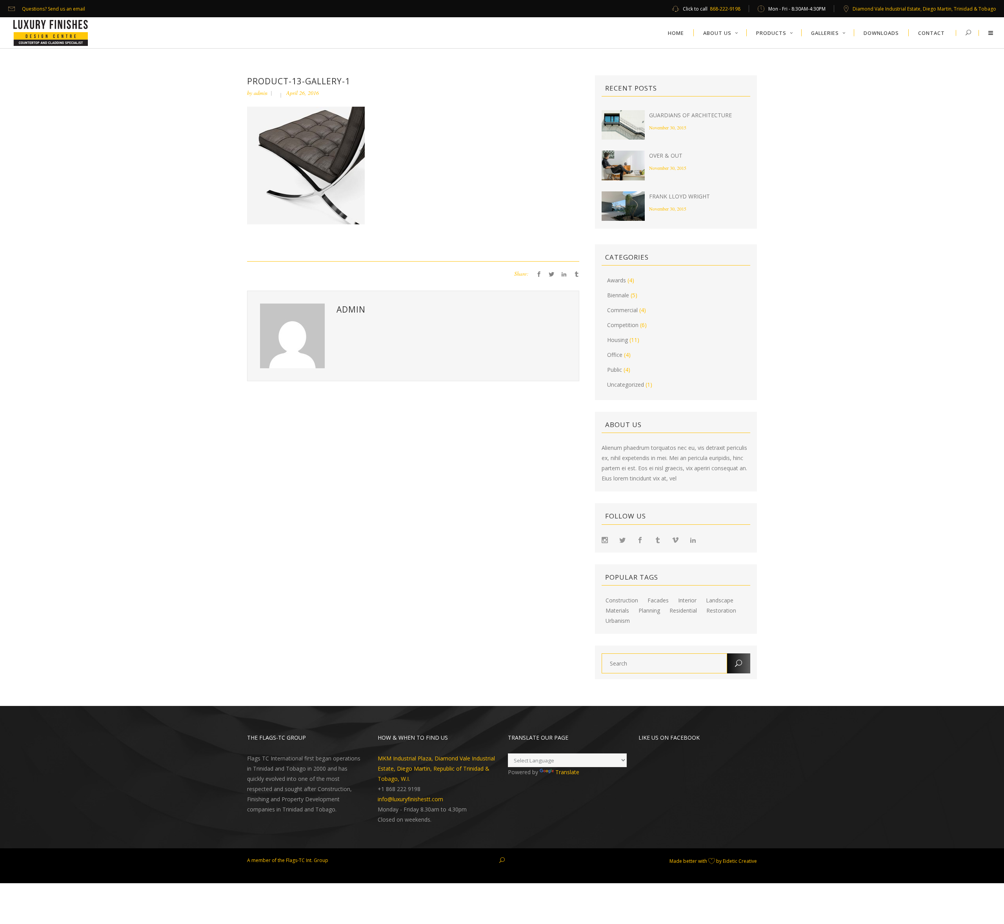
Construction (622, 600)
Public (614, 369)
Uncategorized (625, 384)
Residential (683, 610)
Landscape (719, 600)
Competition (622, 325)
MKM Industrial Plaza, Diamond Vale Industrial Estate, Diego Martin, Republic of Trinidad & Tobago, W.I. (436, 768)
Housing (617, 340)
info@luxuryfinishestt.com (410, 799)
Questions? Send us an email (53, 8)
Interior (687, 600)
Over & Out (665, 155)
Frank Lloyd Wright (679, 196)
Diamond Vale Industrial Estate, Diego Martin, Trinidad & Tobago (924, 8)
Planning (649, 610)
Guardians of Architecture (690, 115)
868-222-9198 (725, 8)
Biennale (618, 295)
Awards (616, 280)
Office (614, 354)
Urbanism (618, 620)
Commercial (622, 310)
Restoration (721, 610)
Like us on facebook (669, 737)
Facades (658, 600)
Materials (617, 610)
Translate (567, 772)
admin (260, 92)
